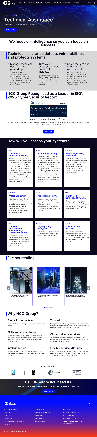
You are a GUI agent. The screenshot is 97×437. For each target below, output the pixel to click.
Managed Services (39, 415)
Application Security (47, 196)
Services (16, 15)
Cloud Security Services (73, 227)
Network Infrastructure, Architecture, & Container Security (18, 229)
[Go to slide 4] (49, 307)
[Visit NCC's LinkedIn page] (90, 403)
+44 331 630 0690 (68, 423)
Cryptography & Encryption (45, 227)
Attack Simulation (17, 196)
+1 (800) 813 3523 (76, 415)
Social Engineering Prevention (75, 154)
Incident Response (39, 418)
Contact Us (76, 3)
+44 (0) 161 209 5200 (76, 412)
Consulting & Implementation (42, 412)
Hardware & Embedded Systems (76, 197)
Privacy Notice (8, 415)
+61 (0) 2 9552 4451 (72, 418)
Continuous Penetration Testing (18, 154)
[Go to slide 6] (52, 307)
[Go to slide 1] (44, 307)
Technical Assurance (39, 409)
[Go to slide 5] (51, 307)
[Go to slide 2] (46, 307)
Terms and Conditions (10, 409)
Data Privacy (7, 412)
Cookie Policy (8, 418)
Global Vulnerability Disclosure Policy (14, 421)
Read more (48, 131)
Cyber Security (8, 15)
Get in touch (10, 30)
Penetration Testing (47, 153)
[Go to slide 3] (47, 307)
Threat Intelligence (39, 421)
